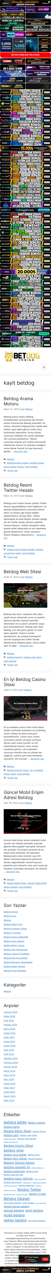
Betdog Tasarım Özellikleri (17, 954)
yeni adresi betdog (36, 1220)
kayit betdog (31, 467)
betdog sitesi (27, 1182)
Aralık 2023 (9, 1092)
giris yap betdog (41, 1203)
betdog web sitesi (32, 657)
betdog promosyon (13, 1182)
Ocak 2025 (9, 1037)
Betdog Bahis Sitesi (16, 883)
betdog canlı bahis (28, 1135)
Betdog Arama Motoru (18, 401)
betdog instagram (14, 1171)
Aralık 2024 (9, 1041)
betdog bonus (39, 1131)
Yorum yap (12, 470)
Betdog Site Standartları (16, 949)
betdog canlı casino (10, 1139)
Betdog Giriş (10, 916)
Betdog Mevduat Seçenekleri (18, 962)
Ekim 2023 (9, 1100)
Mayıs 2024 (9, 1071)
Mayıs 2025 (9, 1029)
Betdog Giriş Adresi (15, 1158)
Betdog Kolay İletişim (14, 941)
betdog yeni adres (22, 1194)
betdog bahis (12, 1126)
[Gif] (25, 148)
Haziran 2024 (10, 1067)
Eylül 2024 (9, 1054)
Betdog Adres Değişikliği (16, 937)
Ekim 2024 (9, 1050)
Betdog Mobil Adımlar (14, 966)
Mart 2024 (9, 1079)
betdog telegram (26, 1185)
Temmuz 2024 (11, 1062)
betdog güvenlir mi (17, 1167)
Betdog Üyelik (37, 1193)
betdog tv (39, 1186)
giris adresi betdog (12, 1203)
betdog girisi (14, 1150)
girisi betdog (29, 1203)
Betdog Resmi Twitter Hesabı (18, 487)
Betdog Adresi (11, 912)
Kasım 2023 (10, 1096)
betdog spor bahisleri (10, 1186)
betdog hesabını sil (37, 1168)
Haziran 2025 (10, 1025)
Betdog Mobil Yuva (13, 924)
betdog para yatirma (18, 1178)
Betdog (10, 459)
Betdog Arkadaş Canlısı (15, 928)
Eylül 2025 (9, 1020)
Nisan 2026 (9, 1016)
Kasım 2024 (10, 1046)
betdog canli (11, 1135)
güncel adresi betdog (16, 1206)
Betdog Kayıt (32, 1171)
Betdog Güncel (35, 1158)
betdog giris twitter (15, 1154)
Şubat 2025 (9, 1033)
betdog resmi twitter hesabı (21, 549)
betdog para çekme (40, 1179)
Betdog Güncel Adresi (18, 770)
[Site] (25, 92)
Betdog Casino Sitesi (18, 1145)
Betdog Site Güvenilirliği (15, 958)
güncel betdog (14, 1210)
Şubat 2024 (9, 1083)
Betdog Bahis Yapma (14, 945)
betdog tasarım (14, 657)
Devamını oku (20, 451)
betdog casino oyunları (11, 1142)
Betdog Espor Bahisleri (15, 970)
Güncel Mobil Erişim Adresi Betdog (24, 795)
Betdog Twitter (29, 1190)
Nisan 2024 (9, 1075)
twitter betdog (15, 1220)
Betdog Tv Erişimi (12, 933)
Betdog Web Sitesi (22, 571)
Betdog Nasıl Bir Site (13, 1174)
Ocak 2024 (9, 1088)
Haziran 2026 (10, 1012)
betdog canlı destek (26, 1138)
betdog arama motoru (18, 463)
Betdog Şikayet (17, 1198)
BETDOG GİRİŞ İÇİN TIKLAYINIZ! (25, 55)
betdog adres (15, 1122)
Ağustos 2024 (11, 1058)
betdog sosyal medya (39, 1182)
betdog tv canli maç (10, 1190)
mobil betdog (14, 1215)
